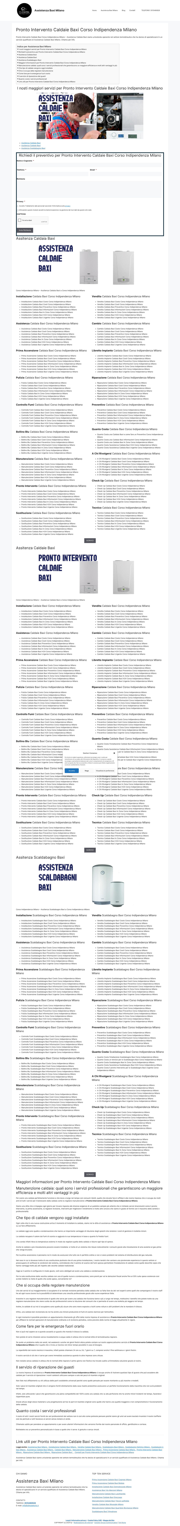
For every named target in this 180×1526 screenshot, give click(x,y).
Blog (123, 10)
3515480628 (30, 1503)
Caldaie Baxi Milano (63, 1450)
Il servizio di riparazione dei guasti (32, 76)
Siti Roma (122, 1523)
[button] (114, 753)
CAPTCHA (21, 214)
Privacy (21, 201)
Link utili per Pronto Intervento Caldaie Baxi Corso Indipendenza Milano (47, 82)
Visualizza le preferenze (105, 771)
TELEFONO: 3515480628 (150, 10)
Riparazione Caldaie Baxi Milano (36, 1452)
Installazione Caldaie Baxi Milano (63, 1447)
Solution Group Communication (106, 1523)
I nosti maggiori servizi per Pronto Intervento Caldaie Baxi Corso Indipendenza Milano (53, 49)
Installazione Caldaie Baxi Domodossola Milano (111, 1487)
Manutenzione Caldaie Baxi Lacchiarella (108, 1494)
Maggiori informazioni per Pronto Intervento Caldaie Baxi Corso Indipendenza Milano (52, 63)
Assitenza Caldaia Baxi (28, 55)
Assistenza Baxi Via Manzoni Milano (107, 1490)
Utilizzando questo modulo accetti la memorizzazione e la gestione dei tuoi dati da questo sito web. (55, 210)
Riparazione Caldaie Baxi (62, 1452)
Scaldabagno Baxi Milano (113, 1447)
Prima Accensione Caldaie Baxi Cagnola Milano (111, 1480)
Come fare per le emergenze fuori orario (34, 73)
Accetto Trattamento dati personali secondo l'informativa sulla (44, 206)
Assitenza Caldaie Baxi (28, 57)
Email (93, 170)
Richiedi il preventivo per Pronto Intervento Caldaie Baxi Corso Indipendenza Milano (52, 52)
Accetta (72, 771)
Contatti (132, 10)
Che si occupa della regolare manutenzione (36, 71)
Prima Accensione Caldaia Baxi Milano (119, 1450)
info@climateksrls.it (30, 1506)
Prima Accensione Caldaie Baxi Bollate (108, 1483)
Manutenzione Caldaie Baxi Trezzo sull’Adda (110, 1501)
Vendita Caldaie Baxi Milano (90, 1447)
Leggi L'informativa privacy (76, 1520)
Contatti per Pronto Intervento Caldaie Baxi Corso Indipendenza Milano (104, 1452)
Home (94, 10)
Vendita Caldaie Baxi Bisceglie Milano (107, 1504)
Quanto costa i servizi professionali (33, 79)
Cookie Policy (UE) (95, 1520)
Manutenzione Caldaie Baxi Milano (87, 1450)
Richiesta (21, 179)
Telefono (21, 170)
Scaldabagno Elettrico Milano (137, 1447)
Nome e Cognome (25, 161)
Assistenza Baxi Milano (49, 10)
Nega (87, 771)
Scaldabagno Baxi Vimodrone (104, 1511)
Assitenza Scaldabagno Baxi (30, 60)
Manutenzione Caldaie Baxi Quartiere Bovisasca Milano (115, 1508)
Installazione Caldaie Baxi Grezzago (107, 1497)
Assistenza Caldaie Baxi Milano (40, 1450)
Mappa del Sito (108, 1520)
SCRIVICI (90, 540)
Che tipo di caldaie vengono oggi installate (35, 68)
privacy (67, 206)
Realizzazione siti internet (83, 1523)
